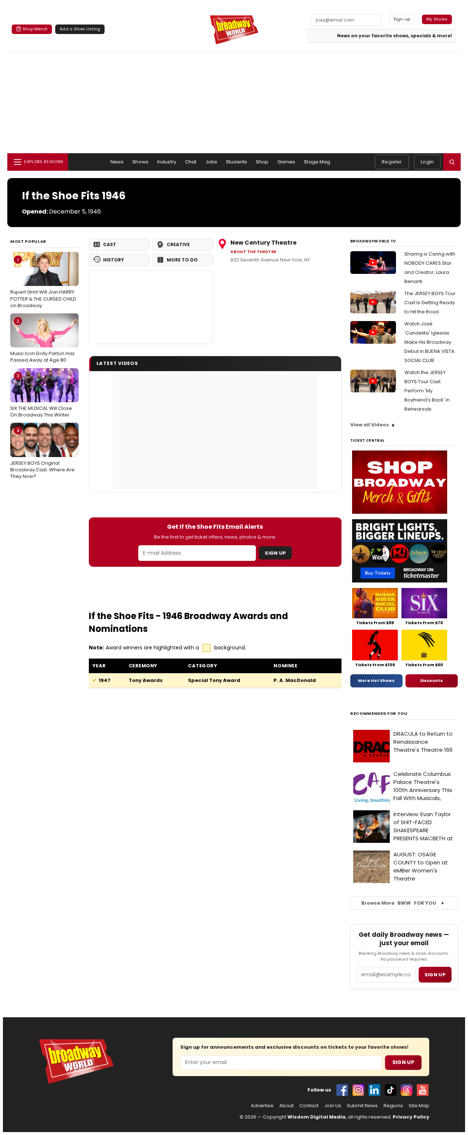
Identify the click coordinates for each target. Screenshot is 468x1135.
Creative (178, 244)
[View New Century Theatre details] (151, 307)
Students (236, 161)
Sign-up (402, 19)
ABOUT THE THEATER (253, 252)
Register (392, 161)
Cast (109, 244)
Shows (140, 161)
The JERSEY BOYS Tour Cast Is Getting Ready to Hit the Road (430, 302)
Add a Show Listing (80, 29)
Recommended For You (379, 713)
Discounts (431, 680)
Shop (262, 161)
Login (427, 161)
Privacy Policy (411, 1116)
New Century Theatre (263, 242)
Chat (191, 161)
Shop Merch (35, 29)
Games (286, 161)
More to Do (182, 260)
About (286, 1105)
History (113, 260)
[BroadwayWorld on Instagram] (358, 1090)
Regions (393, 1105)
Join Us (332, 1105)
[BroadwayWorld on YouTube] (422, 1090)
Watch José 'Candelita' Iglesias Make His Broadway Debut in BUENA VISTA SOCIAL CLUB (429, 342)
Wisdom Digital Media (316, 1116)
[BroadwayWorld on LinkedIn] (374, 1090)
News (117, 161)
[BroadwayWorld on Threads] (406, 1090)
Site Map (419, 1105)
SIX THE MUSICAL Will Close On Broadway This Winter (41, 395)
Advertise (262, 1105)
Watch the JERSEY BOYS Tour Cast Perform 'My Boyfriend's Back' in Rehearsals (427, 390)
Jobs (211, 161)
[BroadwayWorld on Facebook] (342, 1090)
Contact (308, 1105)
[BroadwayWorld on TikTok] (390, 1090)
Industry (166, 161)
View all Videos (369, 424)
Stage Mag (317, 161)
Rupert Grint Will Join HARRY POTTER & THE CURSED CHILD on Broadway (43, 282)
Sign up (435, 974)
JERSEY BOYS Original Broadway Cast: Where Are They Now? (42, 453)
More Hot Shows (376, 680)
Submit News (362, 1105)
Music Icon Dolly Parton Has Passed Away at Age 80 (42, 341)
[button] (452, 162)
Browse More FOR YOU (398, 903)
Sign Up (275, 553)
